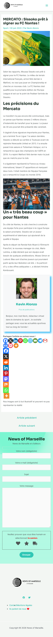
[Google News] (5, 345)
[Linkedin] (15, 340)
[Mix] (6, 384)
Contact (13, 605)
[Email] (35, 340)
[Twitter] (29, 597)
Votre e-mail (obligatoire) (26, 462)
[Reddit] (6, 362)
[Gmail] (45, 340)
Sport (5, 28)
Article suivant (27, 425)
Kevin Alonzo (26, 304)
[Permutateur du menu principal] (47, 5)
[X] (10, 340)
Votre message (26, 486)
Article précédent (27, 417)
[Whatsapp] (25, 340)
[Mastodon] (6, 379)
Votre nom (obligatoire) (26, 451)
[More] (16, 345)
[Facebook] (5, 340)
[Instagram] (30, 340)
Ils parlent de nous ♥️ (19, 609)
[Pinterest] (20, 340)
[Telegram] (40, 340)
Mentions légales (24, 605)
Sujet (26, 474)
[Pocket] (10, 345)
